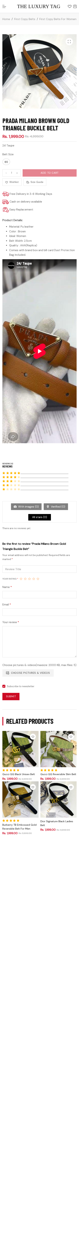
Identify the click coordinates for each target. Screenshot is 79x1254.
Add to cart (50, 172)
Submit (11, 696)
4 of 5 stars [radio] (34, 579)
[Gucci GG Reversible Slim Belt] (58, 749)
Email (6, 604)
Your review (10, 622)
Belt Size (8, 154)
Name (7, 587)
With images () (28, 507)
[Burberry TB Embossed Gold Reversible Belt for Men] (20, 799)
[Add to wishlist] (33, 737)
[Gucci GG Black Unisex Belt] (20, 749)
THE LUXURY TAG (38, 6)
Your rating (10, 578)
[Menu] (4, 6)
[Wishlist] (69, 6)
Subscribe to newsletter (20, 686)
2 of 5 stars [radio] (25, 579)
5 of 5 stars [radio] (38, 579)
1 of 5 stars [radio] (21, 579)
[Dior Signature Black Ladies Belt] (58, 799)
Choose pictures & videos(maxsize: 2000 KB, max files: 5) (39, 665)
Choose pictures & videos (30, 672)
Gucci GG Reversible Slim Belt (58, 774)
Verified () (57, 507)
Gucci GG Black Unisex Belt (18, 774)
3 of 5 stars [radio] (29, 579)
